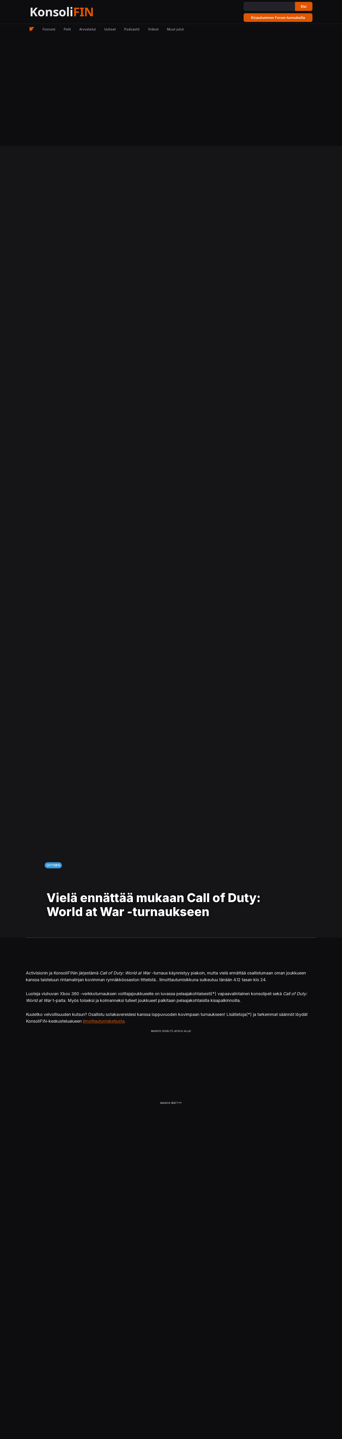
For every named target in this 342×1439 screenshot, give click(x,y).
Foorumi (49, 29)
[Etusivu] (73, 12)
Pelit (67, 29)
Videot (153, 29)
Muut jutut (175, 29)
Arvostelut (87, 29)
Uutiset (110, 29)
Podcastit (132, 29)
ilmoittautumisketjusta (103, 1021)
